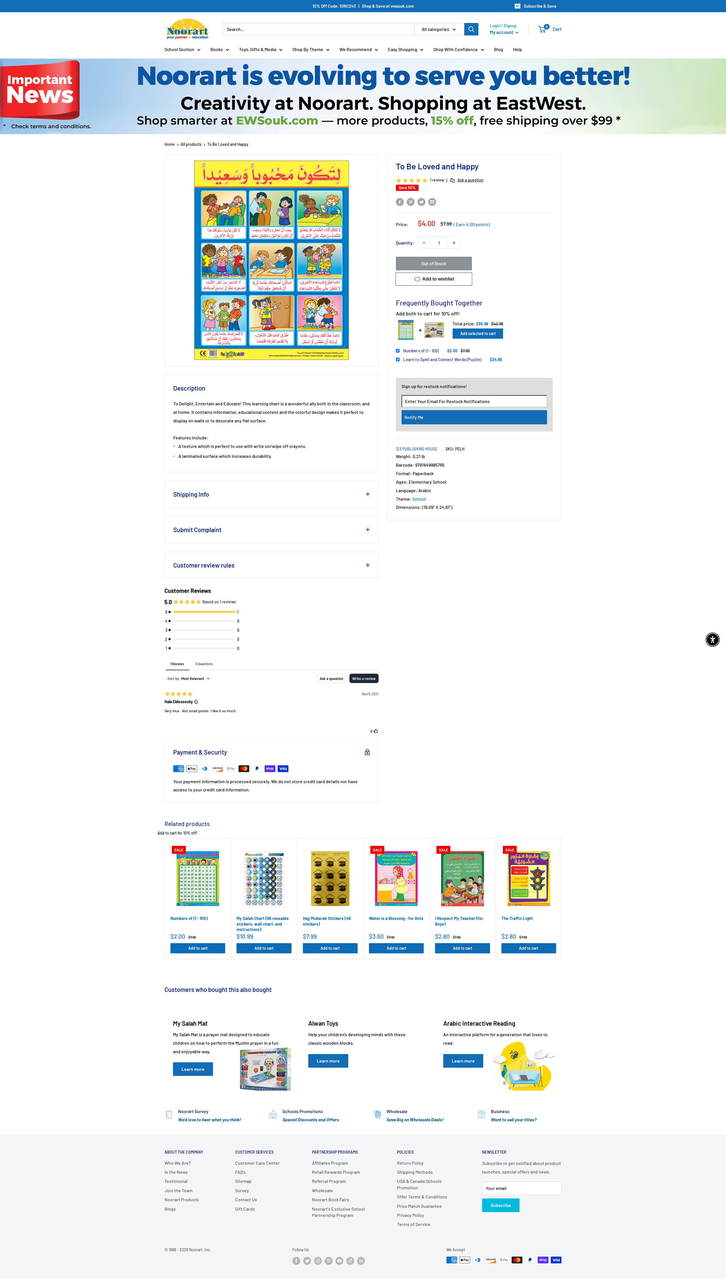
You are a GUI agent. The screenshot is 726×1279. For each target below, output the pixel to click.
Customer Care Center (257, 1163)
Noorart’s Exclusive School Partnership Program (338, 1212)
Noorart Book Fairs (330, 1199)
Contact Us (246, 1199)
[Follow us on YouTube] (339, 1261)
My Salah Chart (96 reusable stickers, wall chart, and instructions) (263, 924)
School (419, 499)
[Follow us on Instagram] (318, 1261)
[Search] (471, 29)
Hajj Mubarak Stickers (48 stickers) (327, 921)
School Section (179, 49)
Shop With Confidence (455, 49)
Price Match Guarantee (419, 1206)
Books (216, 49)
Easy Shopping (402, 49)
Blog (498, 49)
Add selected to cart (478, 333)
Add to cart (198, 948)
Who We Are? (177, 1163)
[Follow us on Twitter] (307, 1261)
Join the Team (178, 1190)
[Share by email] (432, 201)
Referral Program (329, 1181)
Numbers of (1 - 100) (421, 350)
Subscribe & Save (540, 6)
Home (169, 144)
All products (191, 144)
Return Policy (410, 1163)
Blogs (170, 1208)
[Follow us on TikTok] (350, 1261)
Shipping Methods (415, 1172)
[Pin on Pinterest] (411, 201)
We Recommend (355, 49)
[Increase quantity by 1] (454, 243)
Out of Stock (433, 263)
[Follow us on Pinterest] (329, 1261)
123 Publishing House (416, 448)
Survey (242, 1190)
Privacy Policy (410, 1215)
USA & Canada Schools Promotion (419, 1184)
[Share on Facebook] (400, 201)
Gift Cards (245, 1208)
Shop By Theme (307, 49)
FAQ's (240, 1172)
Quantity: (405, 242)
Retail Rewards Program (336, 1172)
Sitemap (243, 1181)
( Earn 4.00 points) (471, 224)
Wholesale (322, 1190)
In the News (176, 1172)
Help (517, 49)
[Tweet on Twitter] (421, 201)
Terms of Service (413, 1224)
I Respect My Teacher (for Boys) (459, 921)
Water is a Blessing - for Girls (396, 918)
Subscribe (501, 1205)
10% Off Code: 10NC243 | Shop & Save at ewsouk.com (363, 6)
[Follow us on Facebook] (296, 1261)
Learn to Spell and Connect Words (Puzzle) (442, 359)
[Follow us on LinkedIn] (361, 1261)
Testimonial (176, 1181)
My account (502, 32)
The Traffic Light (517, 918)
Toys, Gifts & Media (257, 49)
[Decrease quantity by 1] (424, 243)
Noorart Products (181, 1199)
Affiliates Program (330, 1163)
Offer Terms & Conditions (422, 1196)
